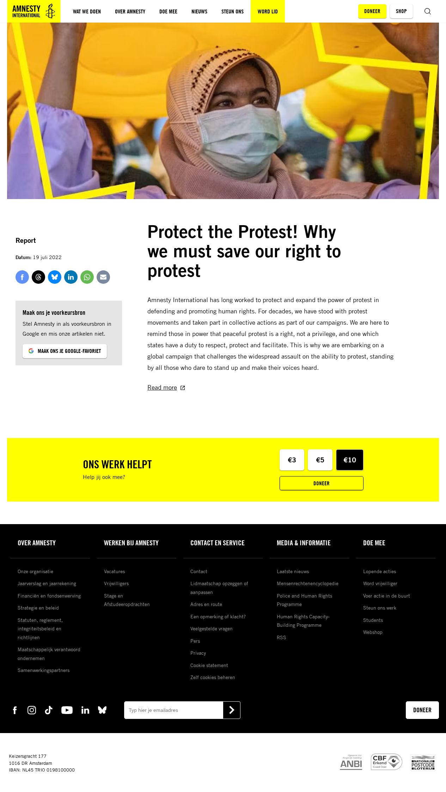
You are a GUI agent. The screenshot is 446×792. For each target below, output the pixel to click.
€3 (292, 459)
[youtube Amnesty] (67, 709)
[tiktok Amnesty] (48, 709)
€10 (349, 459)
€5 (320, 459)
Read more (162, 387)
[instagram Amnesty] (32, 709)
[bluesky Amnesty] (102, 709)
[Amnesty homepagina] (34, 11)
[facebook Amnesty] (15, 709)
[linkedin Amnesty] (85, 709)
